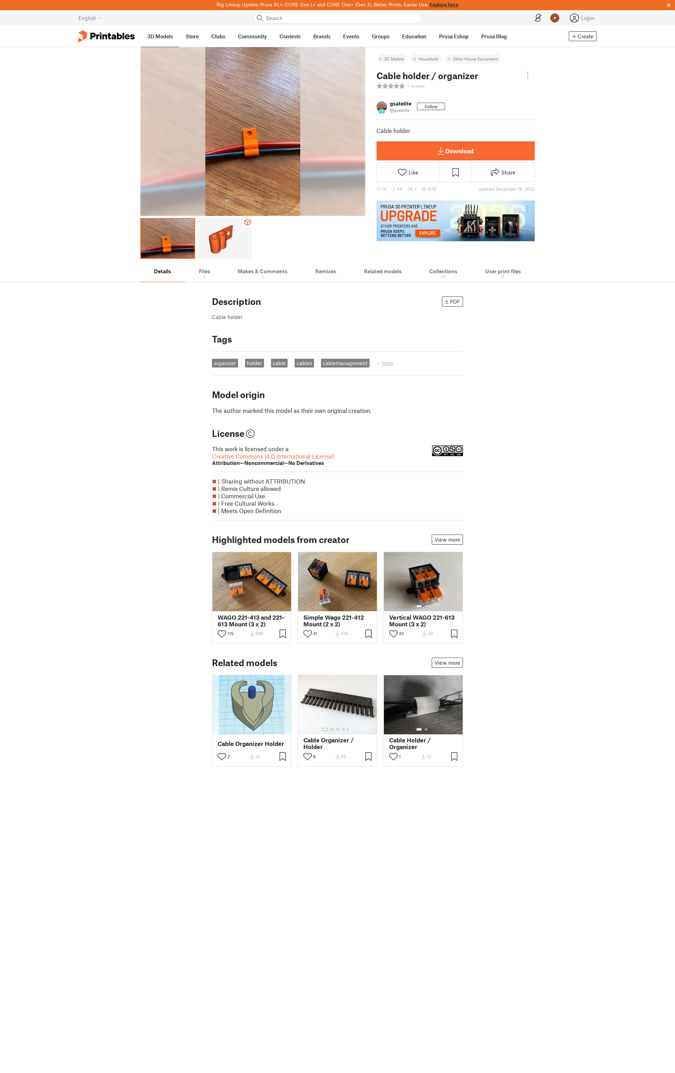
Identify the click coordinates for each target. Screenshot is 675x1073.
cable (279, 363)
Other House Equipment (475, 58)
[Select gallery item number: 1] (419, 606)
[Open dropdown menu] (528, 75)
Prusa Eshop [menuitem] (454, 36)
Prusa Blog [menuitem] (494, 36)
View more (447, 539)
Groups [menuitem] (381, 36)
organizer (225, 363)
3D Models (394, 58)
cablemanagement (345, 363)
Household (428, 58)
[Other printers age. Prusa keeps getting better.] (456, 220)
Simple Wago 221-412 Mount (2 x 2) (333, 620)
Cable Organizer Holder (251, 743)
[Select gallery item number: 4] (343, 729)
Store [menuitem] (192, 36)
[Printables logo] (106, 36)
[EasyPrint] (538, 18)
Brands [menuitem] (321, 36)
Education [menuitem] (414, 36)
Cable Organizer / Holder (328, 743)
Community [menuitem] (252, 36)
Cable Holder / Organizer (410, 743)
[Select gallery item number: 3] (337, 729)
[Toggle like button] (222, 634)
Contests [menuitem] (290, 36)
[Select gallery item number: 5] (348, 729)
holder (254, 363)
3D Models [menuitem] (160, 36)
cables (304, 363)
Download (459, 150)
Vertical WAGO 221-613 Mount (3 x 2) (422, 620)
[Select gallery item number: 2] (426, 606)
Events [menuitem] (351, 36)
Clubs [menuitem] (218, 36)
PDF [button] (455, 301)
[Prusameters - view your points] (554, 18)
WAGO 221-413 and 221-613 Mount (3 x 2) (251, 620)
